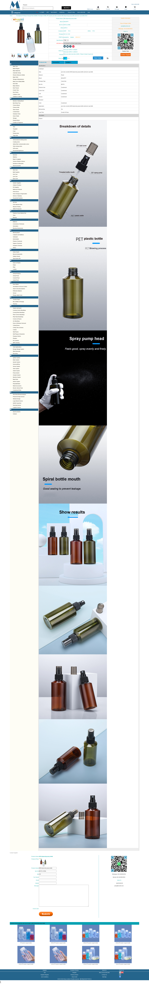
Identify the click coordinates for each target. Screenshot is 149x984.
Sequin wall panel (17, 308)
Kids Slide (15, 83)
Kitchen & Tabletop (17, 196)
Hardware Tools (16, 113)
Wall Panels (16, 332)
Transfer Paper (16, 299)
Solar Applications (17, 347)
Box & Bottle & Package (18, 301)
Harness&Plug (16, 364)
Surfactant (15, 237)
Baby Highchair (16, 70)
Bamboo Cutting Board (18, 101)
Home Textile (16, 116)
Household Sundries (18, 198)
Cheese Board (16, 105)
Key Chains (15, 92)
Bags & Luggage (17, 159)
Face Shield (16, 284)
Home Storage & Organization (20, 193)
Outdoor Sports (16, 256)
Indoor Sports (16, 252)
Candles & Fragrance (18, 122)
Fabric (14, 265)
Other (13, 409)
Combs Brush (16, 111)
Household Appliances (18, 150)
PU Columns (16, 340)
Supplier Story (125, 51)
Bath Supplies (16, 172)
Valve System (16, 368)
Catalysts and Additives (18, 234)
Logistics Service (17, 407)
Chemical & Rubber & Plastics (19, 230)
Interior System (16, 381)
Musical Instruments (17, 254)
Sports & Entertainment (17, 249)
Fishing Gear (16, 133)
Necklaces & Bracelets (18, 163)
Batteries (15, 221)
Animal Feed (16, 275)
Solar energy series (17, 146)
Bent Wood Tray (16, 103)
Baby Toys (15, 66)
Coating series (16, 142)
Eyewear (15, 155)
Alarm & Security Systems (19, 288)
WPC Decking (16, 342)
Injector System (16, 362)
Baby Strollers (16, 85)
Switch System (16, 370)
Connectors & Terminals (18, 224)
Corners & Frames (17, 319)
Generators (15, 226)
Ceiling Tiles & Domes (18, 327)
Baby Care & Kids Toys (17, 64)
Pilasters (15, 338)
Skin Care (15, 170)
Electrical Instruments (18, 228)
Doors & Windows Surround (19, 323)
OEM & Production (17, 208)
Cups (14, 131)
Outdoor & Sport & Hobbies (18, 124)
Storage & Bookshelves (18, 79)
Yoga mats (15, 135)
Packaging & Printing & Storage (19, 297)
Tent (14, 126)
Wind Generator (16, 351)
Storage (15, 118)
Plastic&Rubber (16, 383)
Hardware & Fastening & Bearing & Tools (21, 211)
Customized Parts (17, 390)
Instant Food (16, 280)
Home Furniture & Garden (18, 180)
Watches (15, 157)
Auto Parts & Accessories (17, 355)
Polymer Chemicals (17, 241)
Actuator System (17, 375)
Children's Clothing (17, 96)
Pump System (16, 373)
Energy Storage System (18, 349)
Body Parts (15, 379)
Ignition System (16, 357)
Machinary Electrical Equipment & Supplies (22, 219)
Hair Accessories (17, 165)
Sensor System (16, 366)
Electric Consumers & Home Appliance (21, 137)
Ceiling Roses (16, 325)
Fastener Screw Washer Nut (19, 213)
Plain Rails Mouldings (18, 316)
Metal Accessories (17, 385)
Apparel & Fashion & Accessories (19, 152)
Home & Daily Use (16, 98)
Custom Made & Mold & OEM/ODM (20, 200)
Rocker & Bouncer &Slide (19, 75)
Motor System (16, 360)
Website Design (16, 398)
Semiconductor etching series (20, 139)
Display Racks (16, 120)
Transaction (55, 62)
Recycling (15, 353)
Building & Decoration (17, 306)
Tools (14, 215)
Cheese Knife (16, 107)
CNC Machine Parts (17, 204)
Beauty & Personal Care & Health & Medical (22, 167)
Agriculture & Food (16, 271)
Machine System (17, 377)
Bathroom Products (17, 189)
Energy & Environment (17, 344)
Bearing (15, 217)
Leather (15, 269)
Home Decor (16, 191)
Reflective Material (17, 291)
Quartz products (16, 411)
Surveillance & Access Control (20, 286)
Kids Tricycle (16, 88)
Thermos (15, 303)
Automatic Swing (17, 72)
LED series (15, 148)
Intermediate (16, 239)
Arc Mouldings (16, 321)
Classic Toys (16, 90)
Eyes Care (15, 178)
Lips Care (15, 176)
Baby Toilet (15, 77)
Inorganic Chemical (17, 245)
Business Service (16, 392)
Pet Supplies (16, 187)
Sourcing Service (17, 405)
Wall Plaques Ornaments (19, 334)
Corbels (15, 329)
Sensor (14, 293)
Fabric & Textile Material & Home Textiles (21, 260)
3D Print (15, 202)
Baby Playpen (16, 68)
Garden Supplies (17, 183)
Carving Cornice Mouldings (19, 310)
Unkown (15, 414)
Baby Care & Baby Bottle (18, 81)
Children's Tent (16, 94)
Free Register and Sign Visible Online (72, 43)
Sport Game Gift (16, 258)
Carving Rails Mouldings (18, 312)
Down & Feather (17, 262)
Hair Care (15, 174)
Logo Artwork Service (18, 401)
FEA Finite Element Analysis (19, 394)
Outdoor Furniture (17, 185)
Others (14, 247)
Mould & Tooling (17, 206)
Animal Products (17, 273)
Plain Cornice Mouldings (18, 314)
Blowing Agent (16, 232)
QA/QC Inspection (17, 403)
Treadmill (15, 129)
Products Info (42, 62)
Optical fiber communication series (21, 144)
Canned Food (16, 278)
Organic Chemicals (17, 243)
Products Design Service (18, 396)
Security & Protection (16, 282)
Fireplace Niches (17, 336)
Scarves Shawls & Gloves (19, 161)
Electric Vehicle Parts (18, 388)
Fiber (14, 267)
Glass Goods (16, 109)
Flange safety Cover (17, 295)
